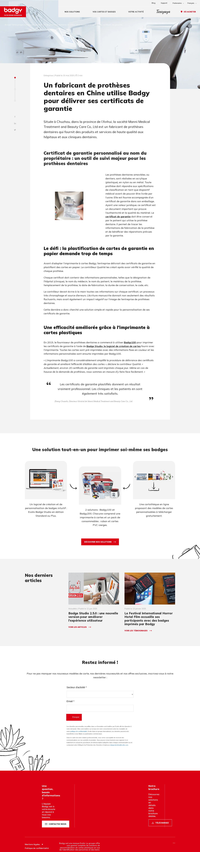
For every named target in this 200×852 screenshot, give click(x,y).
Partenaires (177, 3)
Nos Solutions (72, 12)
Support (164, 3)
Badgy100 (130, 342)
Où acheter (190, 12)
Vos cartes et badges (104, 12)
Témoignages (163, 11)
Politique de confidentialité (37, 848)
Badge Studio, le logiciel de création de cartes (114, 346)
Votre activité (136, 12)
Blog (153, 3)
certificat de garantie (118, 216)
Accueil (8, 24)
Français (190, 3)
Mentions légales (32, 844)
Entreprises (29, 24)
